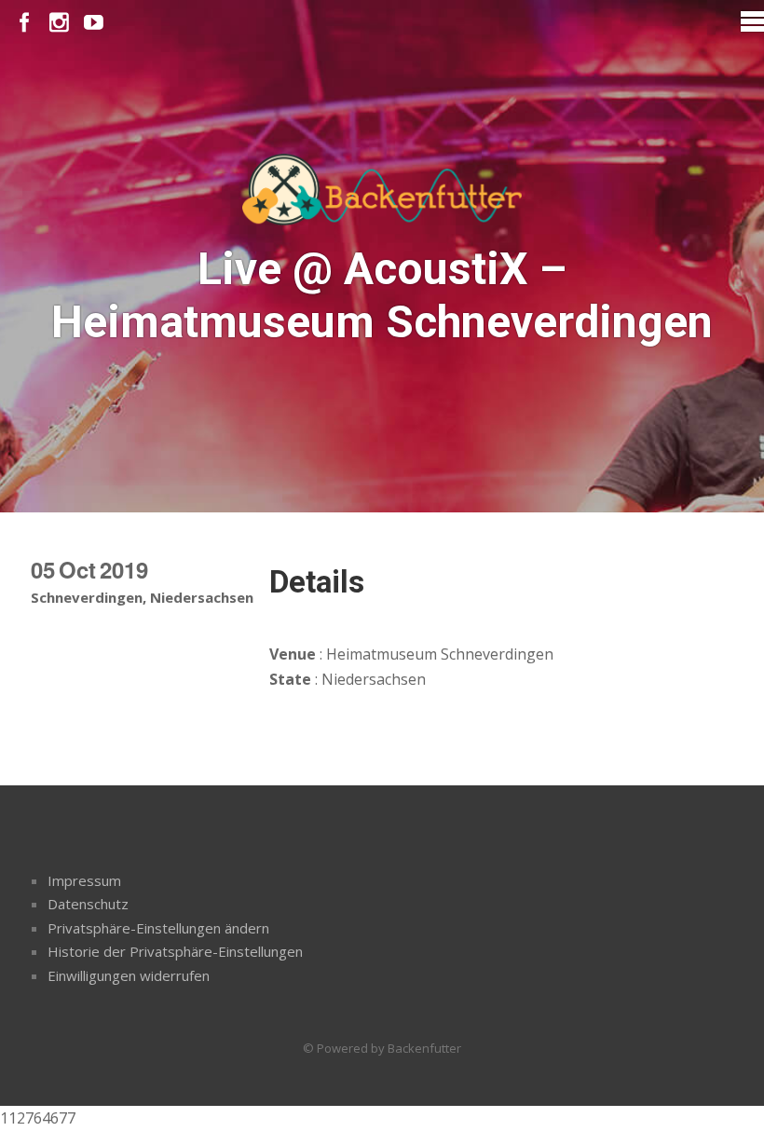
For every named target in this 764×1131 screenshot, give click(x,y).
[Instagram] (59, 23)
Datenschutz (88, 903)
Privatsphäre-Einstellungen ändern (158, 928)
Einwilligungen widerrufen (129, 975)
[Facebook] (24, 23)
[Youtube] (93, 23)
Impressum (84, 880)
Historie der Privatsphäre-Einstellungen (175, 951)
